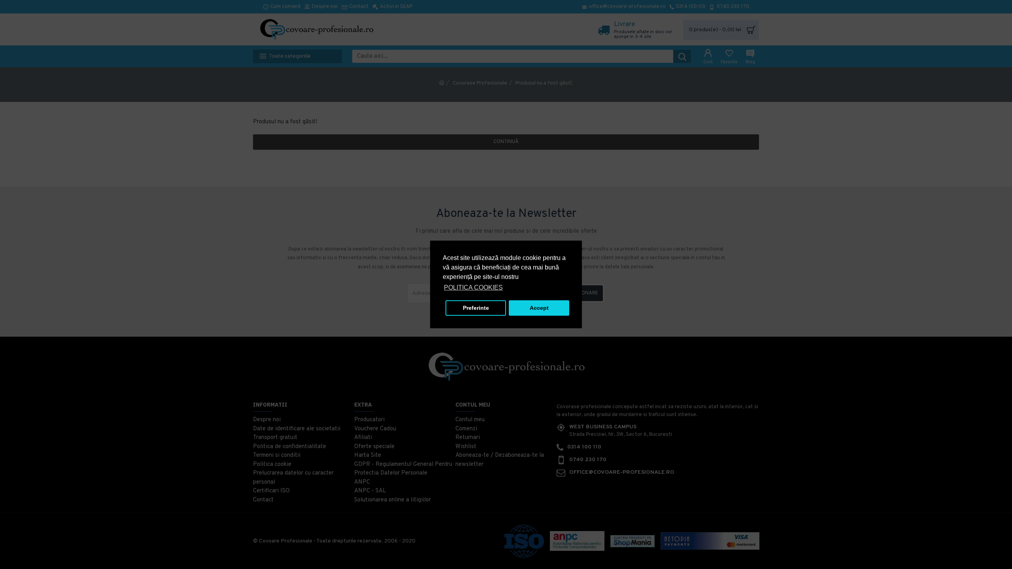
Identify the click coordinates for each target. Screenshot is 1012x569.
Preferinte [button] (476, 308)
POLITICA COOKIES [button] (473, 287)
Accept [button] (539, 308)
